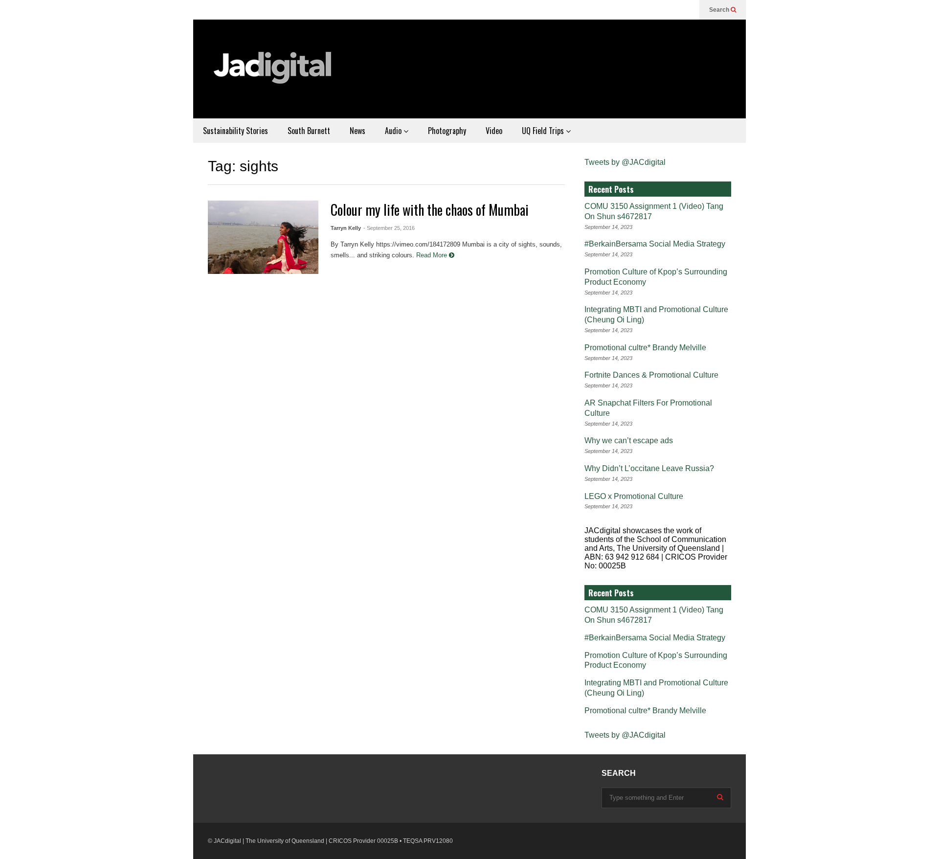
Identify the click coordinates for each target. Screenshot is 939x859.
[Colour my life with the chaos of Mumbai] (263, 237)
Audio (394, 130)
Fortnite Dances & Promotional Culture (651, 375)
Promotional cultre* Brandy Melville (645, 347)
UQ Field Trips (544, 130)
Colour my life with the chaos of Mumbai (430, 210)
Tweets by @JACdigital (625, 162)
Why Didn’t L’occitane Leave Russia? (649, 468)
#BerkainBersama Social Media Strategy (654, 244)
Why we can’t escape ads (628, 440)
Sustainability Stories (235, 130)
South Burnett (309, 130)
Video (494, 130)
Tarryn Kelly (346, 228)
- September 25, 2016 (389, 228)
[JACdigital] (274, 74)
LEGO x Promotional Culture (633, 496)
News (357, 130)
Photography (447, 130)
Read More (432, 255)
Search (720, 9)
